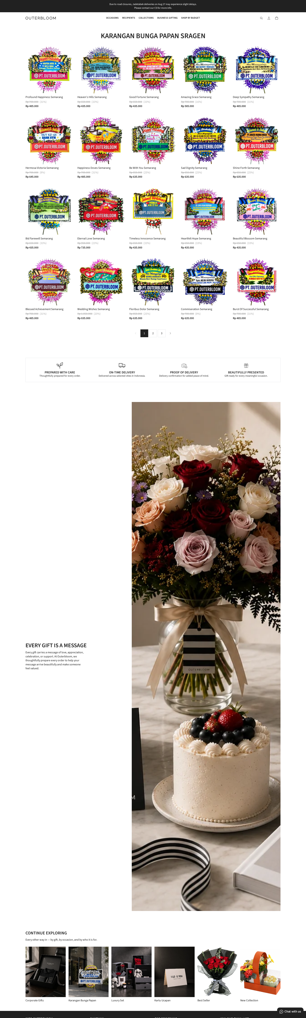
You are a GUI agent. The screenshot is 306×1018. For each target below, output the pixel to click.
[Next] (170, 333)
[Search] (261, 18)
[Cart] (276, 18)
